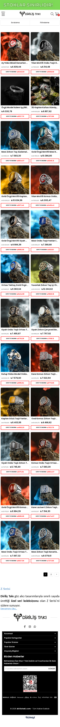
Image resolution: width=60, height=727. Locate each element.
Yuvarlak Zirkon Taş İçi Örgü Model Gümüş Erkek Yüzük (44, 285)
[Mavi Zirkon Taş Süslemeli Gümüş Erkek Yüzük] (15, 135)
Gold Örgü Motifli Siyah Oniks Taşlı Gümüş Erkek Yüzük (14, 240)
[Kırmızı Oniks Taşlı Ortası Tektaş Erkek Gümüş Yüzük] (45, 446)
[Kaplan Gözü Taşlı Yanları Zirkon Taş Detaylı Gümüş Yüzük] (15, 402)
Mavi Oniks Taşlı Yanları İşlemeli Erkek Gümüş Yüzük (44, 240)
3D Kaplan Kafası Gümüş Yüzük (44, 107)
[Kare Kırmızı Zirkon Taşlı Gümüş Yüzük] (45, 357)
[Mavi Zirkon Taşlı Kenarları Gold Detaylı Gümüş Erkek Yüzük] (45, 535)
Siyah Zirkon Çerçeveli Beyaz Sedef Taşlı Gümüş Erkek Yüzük (44, 329)
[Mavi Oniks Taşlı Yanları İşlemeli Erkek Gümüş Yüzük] (45, 224)
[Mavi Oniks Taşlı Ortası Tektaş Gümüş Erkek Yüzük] (15, 535)
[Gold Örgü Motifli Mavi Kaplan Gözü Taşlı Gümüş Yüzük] (45, 135)
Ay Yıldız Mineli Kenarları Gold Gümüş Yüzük (14, 63)
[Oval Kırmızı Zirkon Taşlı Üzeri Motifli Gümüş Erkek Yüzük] (45, 402)
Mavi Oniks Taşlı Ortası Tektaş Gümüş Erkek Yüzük (14, 551)
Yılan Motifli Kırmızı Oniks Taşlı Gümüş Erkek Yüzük (44, 196)
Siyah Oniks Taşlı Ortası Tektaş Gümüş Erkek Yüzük (14, 329)
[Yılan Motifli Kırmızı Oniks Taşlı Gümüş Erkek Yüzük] (45, 179)
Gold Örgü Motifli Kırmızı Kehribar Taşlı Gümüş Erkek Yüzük (14, 507)
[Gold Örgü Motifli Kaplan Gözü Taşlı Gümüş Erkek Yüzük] (15, 179)
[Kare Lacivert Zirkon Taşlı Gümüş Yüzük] (45, 491)
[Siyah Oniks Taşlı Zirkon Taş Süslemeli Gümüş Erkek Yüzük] (15, 446)
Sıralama (15, 22)
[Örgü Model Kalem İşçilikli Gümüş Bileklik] (15, 91)
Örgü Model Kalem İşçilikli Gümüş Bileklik (14, 107)
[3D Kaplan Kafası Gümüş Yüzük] (45, 91)
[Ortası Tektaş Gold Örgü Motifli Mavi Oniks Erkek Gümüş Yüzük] (15, 268)
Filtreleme (44, 22)
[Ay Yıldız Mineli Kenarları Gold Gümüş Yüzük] (15, 46)
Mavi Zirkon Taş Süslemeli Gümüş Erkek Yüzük (14, 151)
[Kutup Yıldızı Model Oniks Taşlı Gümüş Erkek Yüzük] (15, 357)
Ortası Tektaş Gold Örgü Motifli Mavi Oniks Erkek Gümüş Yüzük (14, 285)
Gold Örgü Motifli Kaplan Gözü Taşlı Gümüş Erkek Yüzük (14, 196)
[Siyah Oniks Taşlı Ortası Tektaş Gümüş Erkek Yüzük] (15, 313)
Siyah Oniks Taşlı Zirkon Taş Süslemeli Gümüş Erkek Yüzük (14, 463)
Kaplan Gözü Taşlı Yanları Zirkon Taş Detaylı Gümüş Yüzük (14, 418)
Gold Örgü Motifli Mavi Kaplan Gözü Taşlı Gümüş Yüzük (44, 151)
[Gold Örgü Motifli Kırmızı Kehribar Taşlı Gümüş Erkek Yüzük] (15, 491)
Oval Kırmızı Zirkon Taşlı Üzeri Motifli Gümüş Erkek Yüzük (44, 418)
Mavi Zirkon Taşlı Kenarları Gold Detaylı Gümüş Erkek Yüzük (44, 551)
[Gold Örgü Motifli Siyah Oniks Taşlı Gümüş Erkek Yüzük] (15, 224)
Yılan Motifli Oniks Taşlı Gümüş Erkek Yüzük (44, 63)
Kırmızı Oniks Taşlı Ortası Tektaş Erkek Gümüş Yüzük (44, 463)
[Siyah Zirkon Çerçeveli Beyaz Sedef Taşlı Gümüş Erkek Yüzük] (45, 313)
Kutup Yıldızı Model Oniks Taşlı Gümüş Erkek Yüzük (14, 374)
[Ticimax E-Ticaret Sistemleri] (30, 717)
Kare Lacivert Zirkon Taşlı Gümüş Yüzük (44, 507)
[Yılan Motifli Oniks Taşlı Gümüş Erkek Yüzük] (45, 46)
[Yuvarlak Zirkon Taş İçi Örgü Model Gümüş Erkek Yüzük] (45, 268)
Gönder (51, 668)
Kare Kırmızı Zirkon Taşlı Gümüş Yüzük (44, 374)
